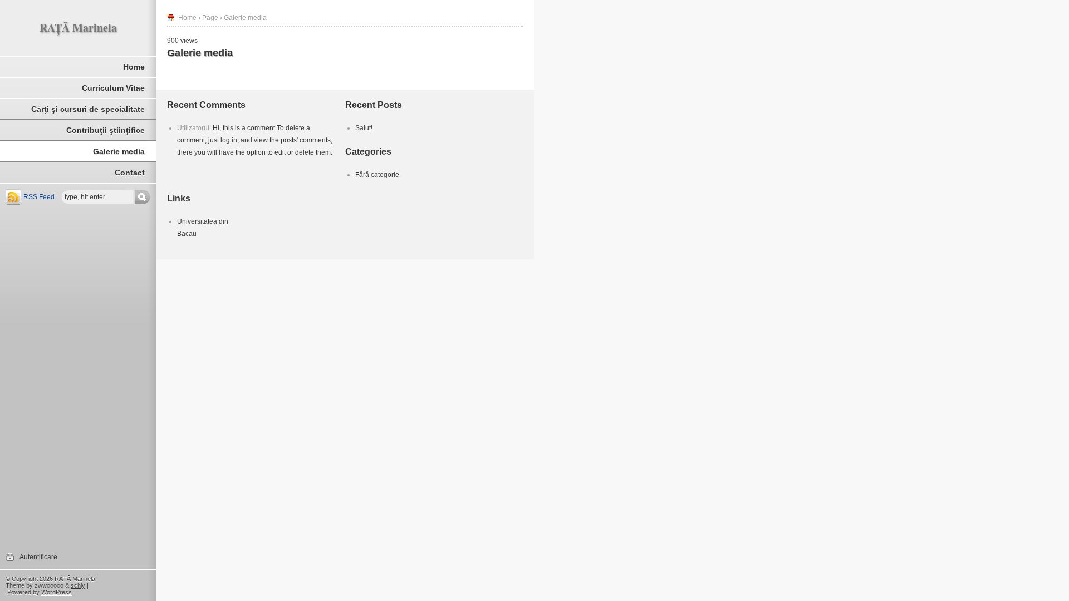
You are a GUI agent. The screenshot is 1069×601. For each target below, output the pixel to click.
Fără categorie (377, 175)
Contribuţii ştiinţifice (105, 130)
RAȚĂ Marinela (78, 27)
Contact (130, 172)
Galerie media (119, 151)
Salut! (363, 128)
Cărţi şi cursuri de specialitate (88, 109)
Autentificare (38, 557)
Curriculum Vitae (113, 87)
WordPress (56, 592)
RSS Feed (39, 197)
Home (134, 66)
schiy (78, 585)
